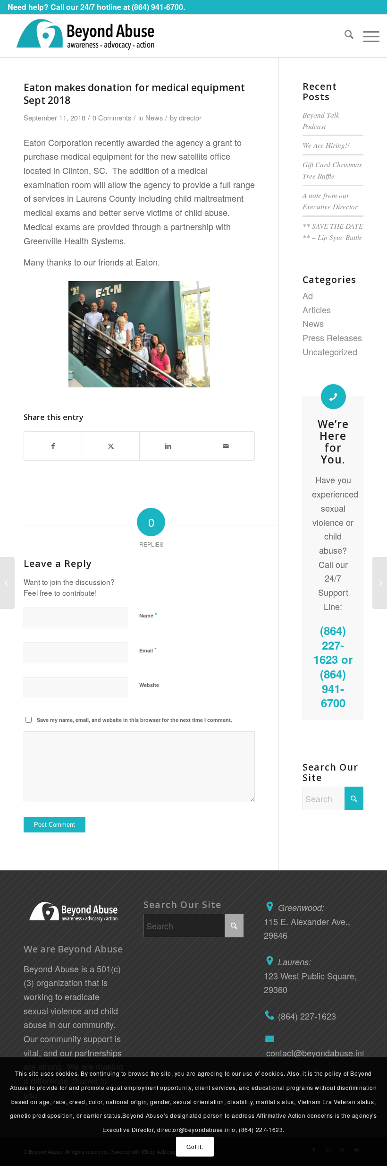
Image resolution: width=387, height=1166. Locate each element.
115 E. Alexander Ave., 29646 (307, 921)
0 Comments (112, 117)
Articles (317, 309)
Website (149, 684)
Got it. (194, 1146)
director (190, 117)
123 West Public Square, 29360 (310, 975)
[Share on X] (110, 446)
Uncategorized (330, 351)
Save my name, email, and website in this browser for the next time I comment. (134, 719)
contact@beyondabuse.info (313, 1052)
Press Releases (332, 337)
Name (148, 614)
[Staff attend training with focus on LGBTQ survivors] (7, 583)
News (154, 117)
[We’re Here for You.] (333, 396)
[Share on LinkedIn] (168, 446)
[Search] (344, 36)
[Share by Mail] (225, 446)
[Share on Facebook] (53, 446)
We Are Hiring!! (326, 145)
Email (148, 649)
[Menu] (366, 36)
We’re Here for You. (333, 441)
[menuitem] (344, 36)
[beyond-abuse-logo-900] (85, 36)
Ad (308, 295)
